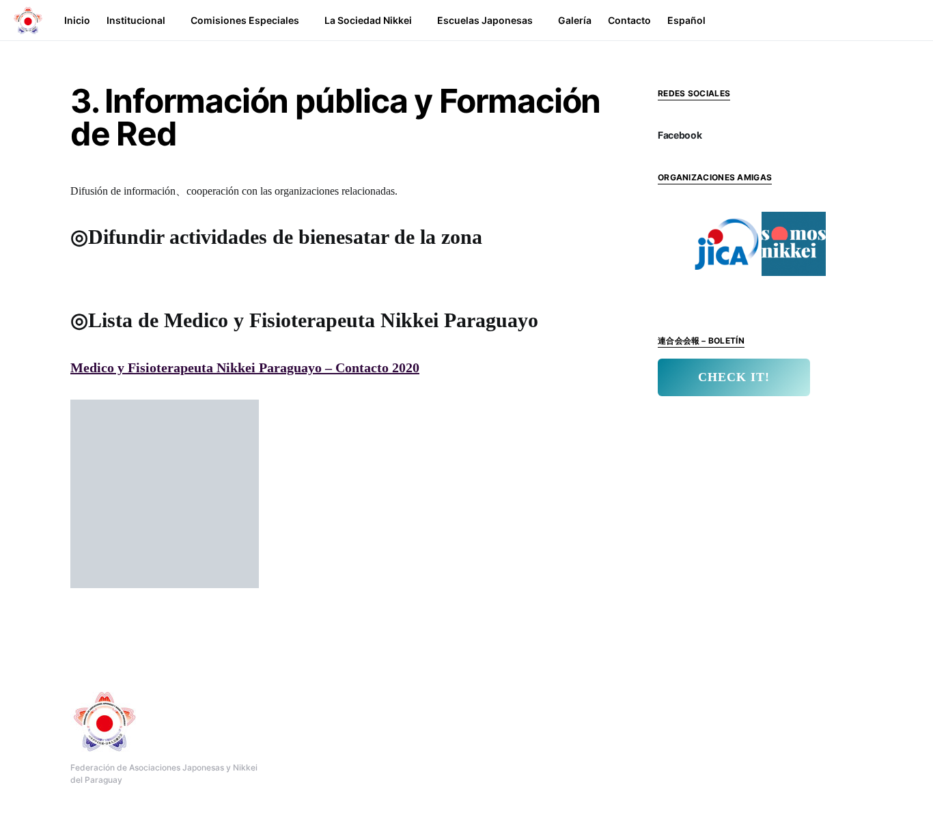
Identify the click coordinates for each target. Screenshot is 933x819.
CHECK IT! (734, 377)
